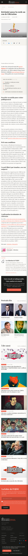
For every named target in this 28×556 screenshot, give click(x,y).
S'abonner (5, 507)
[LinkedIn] (19, 543)
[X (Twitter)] (19, 540)
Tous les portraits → (22, 300)
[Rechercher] (26, 2)
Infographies (4, 543)
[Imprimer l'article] (19, 43)
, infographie (12, 244)
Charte (11, 535)
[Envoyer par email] (14, 43)
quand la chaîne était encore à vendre (17, 138)
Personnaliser (5, 553)
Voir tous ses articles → (11, 272)
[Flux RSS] (21, 543)
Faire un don (21, 535)
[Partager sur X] (4, 43)
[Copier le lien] (17, 43)
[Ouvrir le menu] (2, 2)
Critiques (3, 539)
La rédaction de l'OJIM (5, 17)
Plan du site (12, 541)
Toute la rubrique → (22, 346)
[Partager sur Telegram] (11, 43)
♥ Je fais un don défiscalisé (14, 289)
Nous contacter (13, 539)
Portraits (3, 541)
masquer (14, 79)
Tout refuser (16, 550)
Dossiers (3, 537)
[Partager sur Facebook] (6, 43)
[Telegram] (23, 540)
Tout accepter (6, 550)
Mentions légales (13, 537)
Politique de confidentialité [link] (16, 553)
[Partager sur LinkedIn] (9, 43)
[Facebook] (21, 540)
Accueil (3, 7)
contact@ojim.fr (9, 529)
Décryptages (11, 7)
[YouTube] (25, 540)
